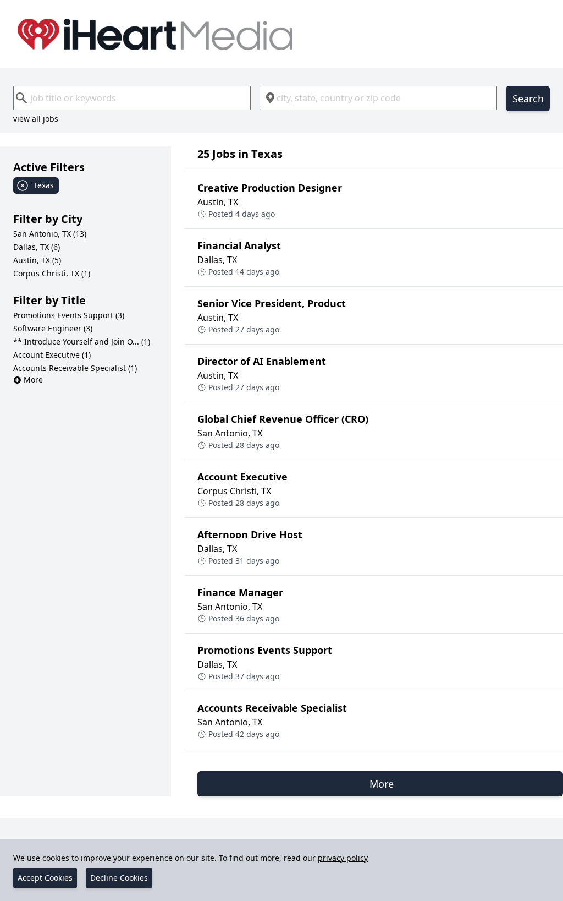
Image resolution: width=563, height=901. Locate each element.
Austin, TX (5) (37, 260)
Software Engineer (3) (52, 328)
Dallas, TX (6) (36, 247)
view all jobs (35, 118)
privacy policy (343, 858)
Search (528, 98)
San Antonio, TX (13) (49, 233)
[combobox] (132, 98)
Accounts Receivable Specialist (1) (75, 368)
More (33, 379)
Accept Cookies (45, 877)
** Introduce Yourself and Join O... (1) (81, 341)
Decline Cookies (119, 877)
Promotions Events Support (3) (68, 315)
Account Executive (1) (52, 355)
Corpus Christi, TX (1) (51, 273)
